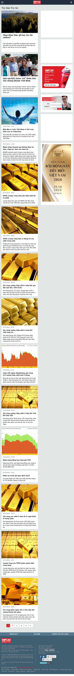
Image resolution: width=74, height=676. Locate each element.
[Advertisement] (56, 127)
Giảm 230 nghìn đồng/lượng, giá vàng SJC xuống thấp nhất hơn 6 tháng (18, 374)
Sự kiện (37, 634)
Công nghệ (14, 669)
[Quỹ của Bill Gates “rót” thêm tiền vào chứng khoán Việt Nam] (19, 65)
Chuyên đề (36, 669)
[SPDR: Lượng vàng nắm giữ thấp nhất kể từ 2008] (19, 177)
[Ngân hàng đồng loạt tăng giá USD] (19, 441)
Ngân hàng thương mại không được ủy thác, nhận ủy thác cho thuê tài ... (18, 148)
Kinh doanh (5, 669)
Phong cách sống (65, 669)
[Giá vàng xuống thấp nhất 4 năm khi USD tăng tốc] (19, 311)
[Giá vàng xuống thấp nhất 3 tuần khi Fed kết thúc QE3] (19, 397)
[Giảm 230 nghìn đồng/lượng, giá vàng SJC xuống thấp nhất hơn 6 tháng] (19, 356)
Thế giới (4, 671)
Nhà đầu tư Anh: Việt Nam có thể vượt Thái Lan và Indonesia (18, 130)
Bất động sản (54, 669)
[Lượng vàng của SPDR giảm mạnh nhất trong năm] (19, 544)
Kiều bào (11, 671)
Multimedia (31, 671)
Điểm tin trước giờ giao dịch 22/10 (16, 476)
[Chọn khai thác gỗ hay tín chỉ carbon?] (19, 22)
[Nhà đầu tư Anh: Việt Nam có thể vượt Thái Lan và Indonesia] (19, 110)
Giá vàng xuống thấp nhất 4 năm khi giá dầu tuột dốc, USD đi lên (19, 286)
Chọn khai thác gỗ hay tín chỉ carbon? (17, 36)
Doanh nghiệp (20, 671)
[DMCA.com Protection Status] (45, 663)
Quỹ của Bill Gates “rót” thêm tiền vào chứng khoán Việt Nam (19, 79)
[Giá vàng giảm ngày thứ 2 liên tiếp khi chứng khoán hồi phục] (19, 591)
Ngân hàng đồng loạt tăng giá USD (17, 460)
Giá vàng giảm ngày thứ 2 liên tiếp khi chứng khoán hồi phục (18, 611)
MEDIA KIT (14, 634)
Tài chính (45, 669)
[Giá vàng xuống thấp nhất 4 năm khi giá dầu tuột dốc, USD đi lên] (19, 267)
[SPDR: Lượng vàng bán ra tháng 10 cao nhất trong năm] (19, 220)
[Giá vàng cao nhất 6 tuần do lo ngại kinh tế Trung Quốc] (19, 498)
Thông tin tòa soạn (60, 634)
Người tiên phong (26, 669)
